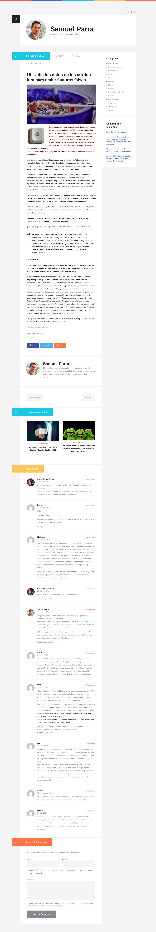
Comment (30, 880)
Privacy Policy (56, 906)
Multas (40, 334)
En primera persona (115, 67)
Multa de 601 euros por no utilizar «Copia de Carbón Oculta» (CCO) (43, 448)
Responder (90, 479)
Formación (112, 71)
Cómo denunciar (120, 132)
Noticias (111, 89)
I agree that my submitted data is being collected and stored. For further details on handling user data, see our (61, 904)
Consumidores (113, 63)
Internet (111, 81)
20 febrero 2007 (43, 443)
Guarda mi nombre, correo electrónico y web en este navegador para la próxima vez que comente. (60, 871)
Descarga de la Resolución (37, 327)
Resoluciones (113, 99)
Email (64, 859)
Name (29, 859)
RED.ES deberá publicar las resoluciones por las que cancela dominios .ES (118, 158)
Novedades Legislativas (116, 92)
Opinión (111, 96)
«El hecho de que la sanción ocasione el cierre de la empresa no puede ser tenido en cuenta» (79, 449)
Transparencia (113, 106)
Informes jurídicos (114, 78)
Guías (110, 74)
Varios (110, 110)
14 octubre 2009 (78, 442)
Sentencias (112, 103)
